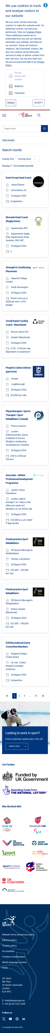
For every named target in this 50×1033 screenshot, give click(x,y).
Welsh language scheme (14, 962)
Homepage (25, 115)
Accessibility (8, 951)
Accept (38, 102)
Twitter (3, 1019)
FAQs (5, 968)
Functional (19, 93)
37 (36, 696)
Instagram (17, 1019)
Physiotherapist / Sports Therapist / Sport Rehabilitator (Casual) (18, 415)
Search (38, 115)
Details (10, 102)
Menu (4, 115)
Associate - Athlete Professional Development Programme (19, 479)
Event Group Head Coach (18, 177)
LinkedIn (23, 1019)
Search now (14, 746)
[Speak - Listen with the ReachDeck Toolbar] (45, 5)
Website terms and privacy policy (18, 934)
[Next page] (43, 696)
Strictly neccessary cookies (19, 76)
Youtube (10, 1019)
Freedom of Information (13, 957)
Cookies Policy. (34, 32)
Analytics (19, 86)
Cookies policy (9, 945)
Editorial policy (9, 940)
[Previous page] (6, 696)
